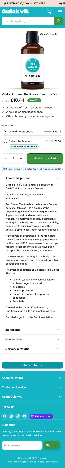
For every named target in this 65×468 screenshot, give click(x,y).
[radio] (5, 132)
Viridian (6, 94)
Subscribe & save (23, 144)
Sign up (51, 445)
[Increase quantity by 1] (21, 159)
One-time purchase (21, 131)
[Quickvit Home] (15, 11)
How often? (9, 125)
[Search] (58, 21)
